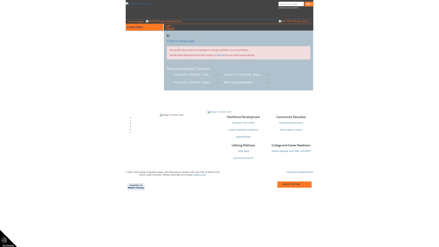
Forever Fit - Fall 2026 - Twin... (192, 74)
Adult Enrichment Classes (291, 123)
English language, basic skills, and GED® (291, 151)
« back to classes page (180, 41)
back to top (291, 184)
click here (221, 55)
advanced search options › (288, 8)
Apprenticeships (243, 137)
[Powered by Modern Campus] (136, 186)
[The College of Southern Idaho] (220, 111)
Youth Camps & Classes (291, 130)
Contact (290, 172)
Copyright (299, 172)
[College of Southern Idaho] (138, 3)
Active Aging (243, 151)
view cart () (303, 21)
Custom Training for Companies (243, 130)
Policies (309, 172)
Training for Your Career (243, 123)
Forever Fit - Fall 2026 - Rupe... (243, 74)
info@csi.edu (200, 175)
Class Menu (135, 27)
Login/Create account (170, 21)
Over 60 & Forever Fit (243, 158)
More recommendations (238, 82)
